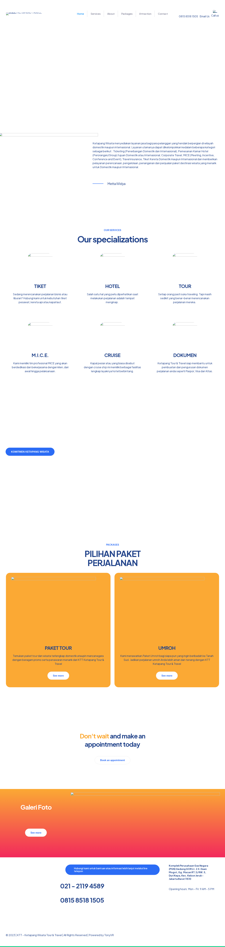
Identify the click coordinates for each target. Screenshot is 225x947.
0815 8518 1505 (82, 900)
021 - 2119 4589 (82, 886)
